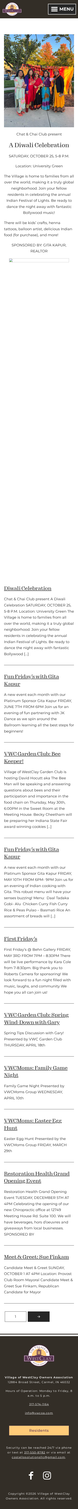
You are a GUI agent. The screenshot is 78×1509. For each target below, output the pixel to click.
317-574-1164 (39, 1404)
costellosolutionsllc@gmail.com (38, 1457)
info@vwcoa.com (39, 1413)
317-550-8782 (34, 1452)
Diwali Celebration (27, 588)
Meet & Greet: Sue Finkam (36, 1257)
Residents (39, 1430)
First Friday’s (20, 939)
